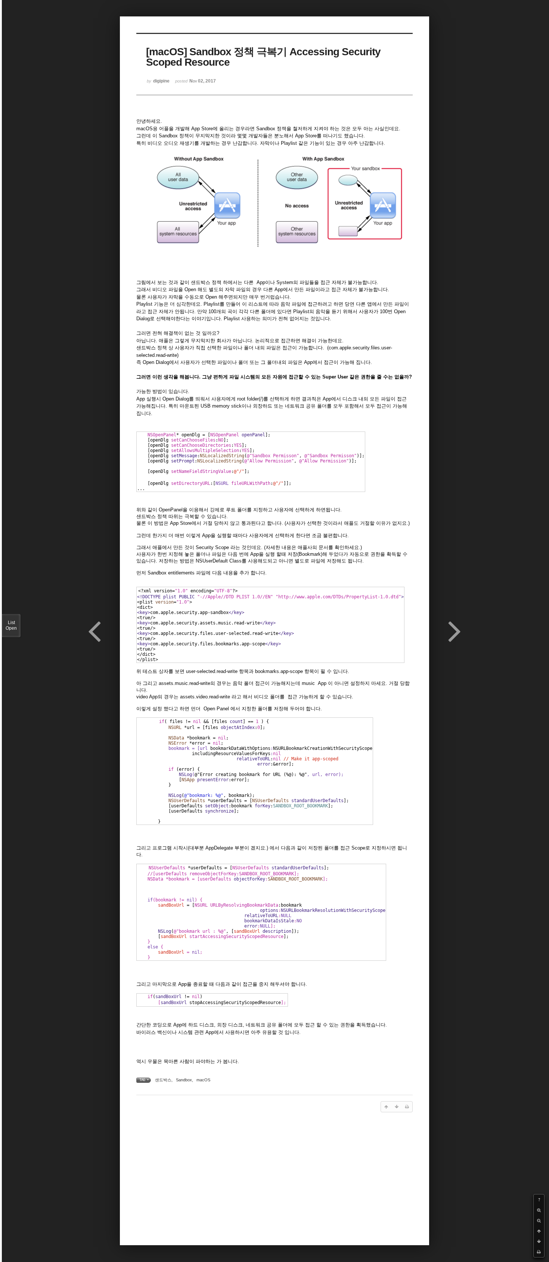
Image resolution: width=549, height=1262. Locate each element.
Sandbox (184, 1080)
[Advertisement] (274, 1176)
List (11, 625)
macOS (203, 1080)
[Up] (539, 1231)
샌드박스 (163, 1080)
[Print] (539, 1252)
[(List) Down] (539, 1241)
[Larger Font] (539, 1210)
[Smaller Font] (539, 1220)
